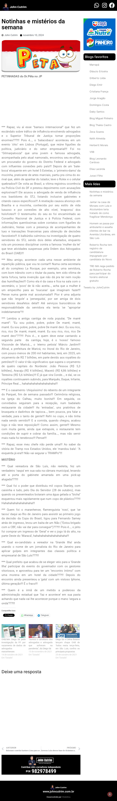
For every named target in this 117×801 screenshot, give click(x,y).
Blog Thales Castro (101, 125)
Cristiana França (99, 91)
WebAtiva (66, 797)
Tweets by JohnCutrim (96, 287)
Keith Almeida (97, 138)
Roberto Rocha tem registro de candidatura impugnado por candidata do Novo (101, 252)
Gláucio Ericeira (99, 71)
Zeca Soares (97, 131)
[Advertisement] (41, 102)
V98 (92, 151)
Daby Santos (97, 111)
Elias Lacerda (97, 168)
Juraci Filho (96, 175)
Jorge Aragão (97, 98)
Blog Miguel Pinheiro (101, 118)
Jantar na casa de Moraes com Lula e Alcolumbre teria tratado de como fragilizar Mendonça (101, 209)
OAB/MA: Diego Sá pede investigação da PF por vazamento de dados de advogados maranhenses (14, 645)
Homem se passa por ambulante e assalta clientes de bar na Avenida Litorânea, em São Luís (102, 231)
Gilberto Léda (98, 78)
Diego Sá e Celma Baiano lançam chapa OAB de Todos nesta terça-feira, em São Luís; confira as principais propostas (68, 645)
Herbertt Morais (99, 145)
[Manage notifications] (109, 794)
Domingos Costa (99, 104)
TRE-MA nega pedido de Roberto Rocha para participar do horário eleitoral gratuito (102, 273)
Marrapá (94, 64)
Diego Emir (96, 84)
